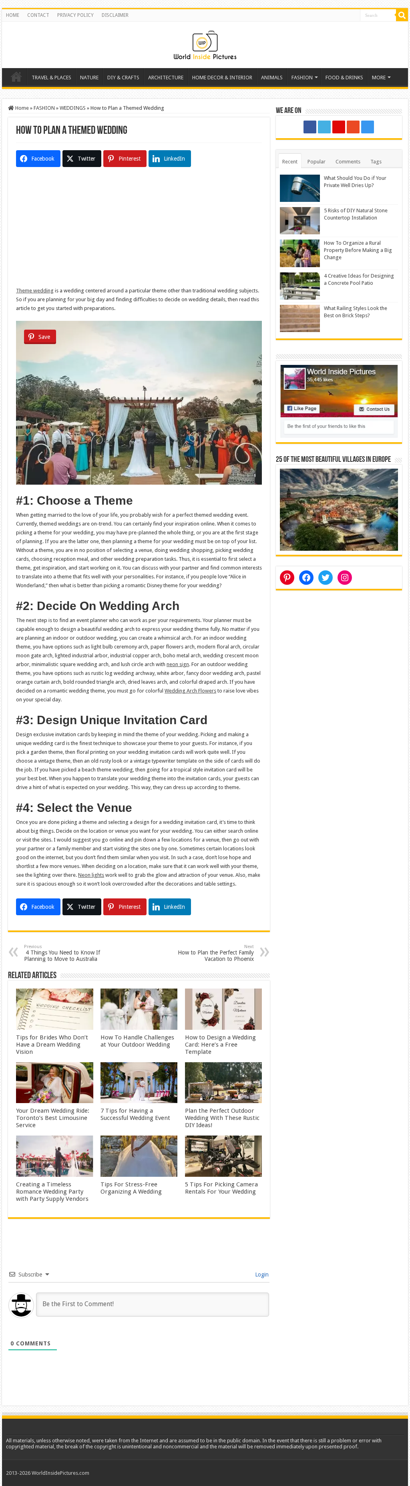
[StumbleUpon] (353, 127)
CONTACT (38, 15)
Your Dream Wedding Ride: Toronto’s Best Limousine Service (52, 1118)
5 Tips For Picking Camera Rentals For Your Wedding (221, 1188)
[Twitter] (324, 127)
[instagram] (367, 127)
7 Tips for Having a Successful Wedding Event (135, 1114)
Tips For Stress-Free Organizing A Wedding (131, 1188)
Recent (289, 162)
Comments (348, 162)
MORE (379, 78)
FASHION (302, 78)
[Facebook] (309, 127)
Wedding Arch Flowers (190, 691)
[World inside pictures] (205, 43)
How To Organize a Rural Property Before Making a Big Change (358, 250)
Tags (376, 162)
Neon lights (91, 875)
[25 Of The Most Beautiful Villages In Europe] (339, 509)
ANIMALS (272, 78)
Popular (317, 162)
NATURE (89, 78)
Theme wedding (35, 291)
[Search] (402, 15)
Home (16, 76)
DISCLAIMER (115, 15)
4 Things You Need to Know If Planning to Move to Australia (62, 953)
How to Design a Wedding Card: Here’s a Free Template (220, 1044)
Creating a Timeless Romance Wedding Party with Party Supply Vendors (52, 1191)
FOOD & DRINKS (344, 78)
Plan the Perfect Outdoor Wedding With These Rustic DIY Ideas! (222, 1118)
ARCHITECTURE (165, 78)
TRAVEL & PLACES (51, 78)
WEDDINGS (73, 108)
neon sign (178, 664)
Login (261, 1274)
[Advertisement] (139, 230)
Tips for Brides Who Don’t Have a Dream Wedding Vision (52, 1044)
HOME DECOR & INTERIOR (222, 78)
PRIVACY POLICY (75, 15)
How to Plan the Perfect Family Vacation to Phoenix (216, 953)
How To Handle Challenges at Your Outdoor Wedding (137, 1041)
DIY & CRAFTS (123, 78)
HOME (12, 15)
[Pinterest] (338, 127)
